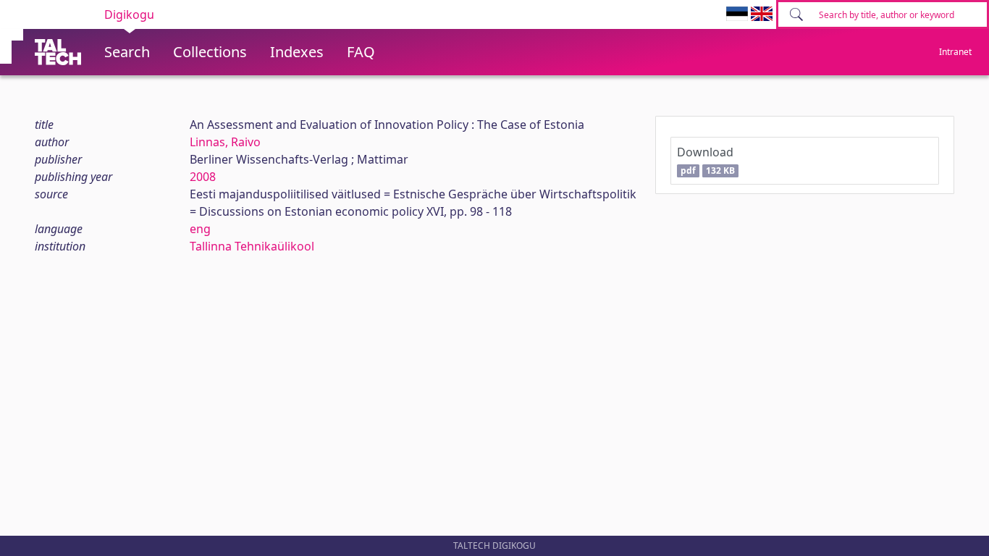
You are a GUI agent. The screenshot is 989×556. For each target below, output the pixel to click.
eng (200, 229)
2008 (203, 177)
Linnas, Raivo (225, 142)
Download (705, 160)
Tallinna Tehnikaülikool (252, 246)
